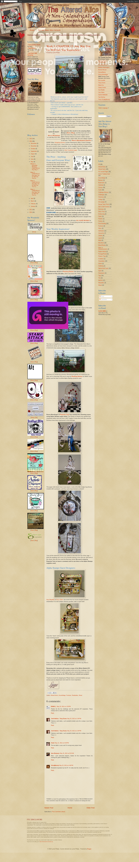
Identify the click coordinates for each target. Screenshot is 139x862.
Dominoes (101, 209)
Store (68, 133)
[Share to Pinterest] (56, 693)
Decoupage (101, 202)
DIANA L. (53, 706)
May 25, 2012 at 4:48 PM (66, 765)
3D (99, 164)
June (32, 159)
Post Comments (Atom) (58, 811)
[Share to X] (52, 693)
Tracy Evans (101, 82)
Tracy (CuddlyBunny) (104, 99)
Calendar (100, 185)
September (34, 151)
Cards (100, 190)
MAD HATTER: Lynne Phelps (102, 61)
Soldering (100, 266)
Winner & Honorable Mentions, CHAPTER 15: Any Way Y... (35, 166)
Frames (100, 221)
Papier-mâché (102, 251)
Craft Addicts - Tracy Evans (59, 718)
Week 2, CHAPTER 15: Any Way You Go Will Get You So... (35, 183)
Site (36, 417)
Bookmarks (101, 182)
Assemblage (62, 695)
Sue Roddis (101, 90)
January (33, 206)
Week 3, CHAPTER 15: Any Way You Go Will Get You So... (35, 175)
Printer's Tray (102, 256)
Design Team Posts (103, 204)
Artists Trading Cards (104, 174)
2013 (30, 138)
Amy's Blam (59, 599)
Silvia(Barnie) (55, 765)
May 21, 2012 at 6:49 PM (62, 743)
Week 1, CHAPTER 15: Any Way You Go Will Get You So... (35, 192)
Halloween (101, 231)
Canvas (100, 187)
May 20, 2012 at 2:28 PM (74, 718)
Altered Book (101, 166)
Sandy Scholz (102, 87)
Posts (102, 296)
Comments (104, 299)
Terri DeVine (101, 97)
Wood (80, 695)
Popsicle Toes (64, 414)
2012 (30, 141)
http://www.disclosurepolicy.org (46, 841)
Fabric (100, 216)
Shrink (100, 263)
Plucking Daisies (68, 271)
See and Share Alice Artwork (49, 30)
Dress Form (101, 211)
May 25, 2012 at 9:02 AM (67, 753)
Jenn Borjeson (55, 753)
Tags (99, 275)
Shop (32, 417)
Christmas (101, 197)
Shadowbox (75, 695)
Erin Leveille (101, 80)
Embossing (101, 214)
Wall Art (100, 280)
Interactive (101, 233)
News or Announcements (102, 248)
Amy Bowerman (102, 65)
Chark (52, 743)
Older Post (91, 808)
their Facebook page (71, 150)
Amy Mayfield (50, 599)
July (32, 156)
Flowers (100, 218)
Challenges (101, 194)
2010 (30, 212)
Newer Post (48, 808)
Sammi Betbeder (103, 94)
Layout (100, 238)
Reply (52, 713)
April (32, 198)
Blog (72, 133)
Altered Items (54, 695)
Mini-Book (101, 243)
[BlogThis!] (50, 693)
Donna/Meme (102, 72)
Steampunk (101, 273)
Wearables (101, 282)
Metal (99, 240)
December (34, 143)
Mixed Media (101, 245)
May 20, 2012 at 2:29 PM (74, 730)
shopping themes (60, 142)
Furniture (68, 695)
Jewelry (100, 235)
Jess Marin (101, 92)
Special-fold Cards (103, 268)
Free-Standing (102, 223)
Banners (100, 180)
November (34, 146)
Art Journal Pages (103, 171)
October (33, 148)
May (32, 161)
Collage (100, 199)
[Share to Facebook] (54, 693)
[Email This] (48, 693)
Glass (100, 228)
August (33, 154)
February (33, 203)
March (33, 201)
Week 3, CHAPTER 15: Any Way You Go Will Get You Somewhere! (68, 48)
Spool (99, 270)
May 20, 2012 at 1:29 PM (64, 706)
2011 (30, 209)
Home (32, 30)
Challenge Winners (103, 192)
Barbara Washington (103, 67)
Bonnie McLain (102, 69)
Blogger (89, 849)
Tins (99, 278)
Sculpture (101, 258)
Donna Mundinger (103, 74)
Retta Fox (101, 85)
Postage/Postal (102, 254)
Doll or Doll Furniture (103, 206)
